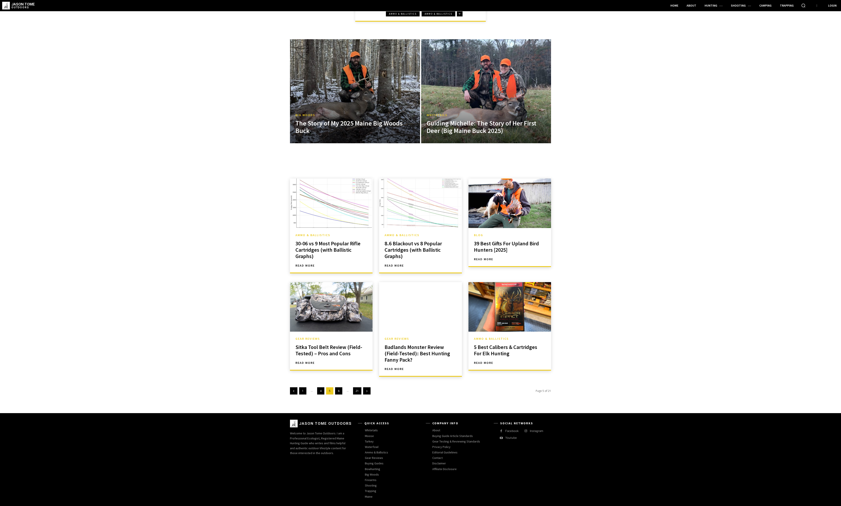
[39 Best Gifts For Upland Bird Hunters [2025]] (509, 203)
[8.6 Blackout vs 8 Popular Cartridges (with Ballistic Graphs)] (420, 203)
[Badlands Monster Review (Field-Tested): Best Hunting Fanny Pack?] (420, 307)
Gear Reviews (307, 338)
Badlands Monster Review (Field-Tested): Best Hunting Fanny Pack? (417, 353)
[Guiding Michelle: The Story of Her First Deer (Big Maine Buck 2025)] (486, 91)
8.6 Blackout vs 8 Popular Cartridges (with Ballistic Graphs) (413, 250)
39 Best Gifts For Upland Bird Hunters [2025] (506, 246)
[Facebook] (501, 431)
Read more (305, 265)
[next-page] (367, 391)
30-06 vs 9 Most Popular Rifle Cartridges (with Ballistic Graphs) (327, 250)
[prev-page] (293, 391)
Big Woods (305, 115)
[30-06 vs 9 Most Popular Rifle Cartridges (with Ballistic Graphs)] (331, 203)
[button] (803, 5)
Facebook (512, 431)
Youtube (511, 437)
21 (357, 391)
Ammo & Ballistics (403, 13)
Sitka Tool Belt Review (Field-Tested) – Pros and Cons (328, 350)
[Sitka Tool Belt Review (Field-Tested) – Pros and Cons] (331, 307)
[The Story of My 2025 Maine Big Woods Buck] (355, 91)
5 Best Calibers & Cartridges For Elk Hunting (505, 350)
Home (298, 18)
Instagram (536, 431)
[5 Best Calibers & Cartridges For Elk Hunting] (509, 307)
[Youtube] (501, 438)
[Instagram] (525, 431)
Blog (478, 235)
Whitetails (437, 115)
